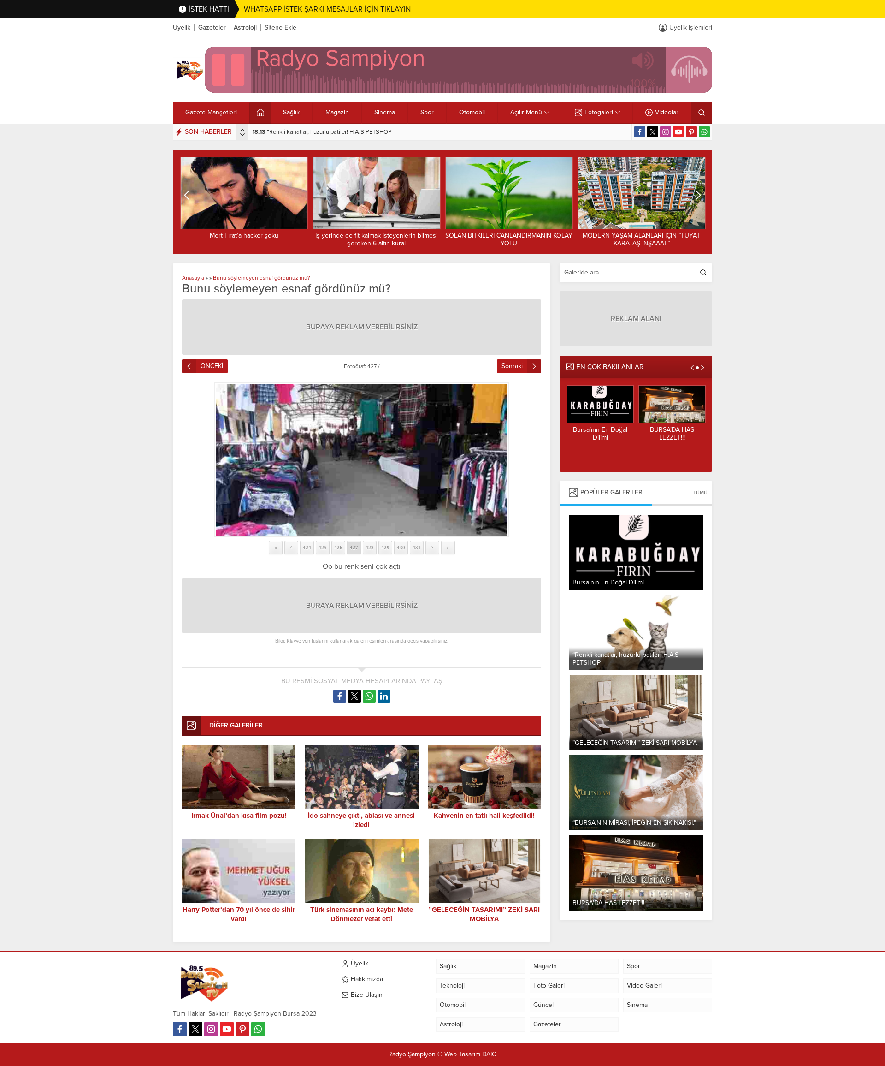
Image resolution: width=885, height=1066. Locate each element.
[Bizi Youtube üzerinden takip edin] (678, 131)
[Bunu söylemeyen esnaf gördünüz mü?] (361, 459)
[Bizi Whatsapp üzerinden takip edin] (704, 131)
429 (385, 547)
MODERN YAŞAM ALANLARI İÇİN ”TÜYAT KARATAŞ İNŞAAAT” (508, 239)
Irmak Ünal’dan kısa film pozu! (239, 815)
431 (417, 547)
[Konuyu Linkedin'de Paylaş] (384, 696)
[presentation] (242, 130)
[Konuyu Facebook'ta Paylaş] (339, 696)
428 (370, 547)
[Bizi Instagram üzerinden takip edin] (665, 131)
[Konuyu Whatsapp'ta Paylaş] (369, 696)
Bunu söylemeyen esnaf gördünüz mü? (261, 277)
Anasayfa (193, 277)
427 (354, 547)
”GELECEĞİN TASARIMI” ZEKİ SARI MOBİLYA (319, 132)
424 (307, 547)
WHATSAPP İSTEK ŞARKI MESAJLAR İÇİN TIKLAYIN (327, 9)
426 (338, 547)
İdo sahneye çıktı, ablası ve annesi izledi (361, 820)
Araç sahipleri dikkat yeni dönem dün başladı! (641, 239)
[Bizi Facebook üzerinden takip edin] (639, 131)
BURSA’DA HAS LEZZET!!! (600, 433)
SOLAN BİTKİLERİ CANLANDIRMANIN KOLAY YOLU (376, 239)
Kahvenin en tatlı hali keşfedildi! (484, 815)
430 (401, 547)
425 (323, 547)
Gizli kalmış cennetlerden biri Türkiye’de (671, 437)
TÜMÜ (700, 493)
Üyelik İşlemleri (690, 27)
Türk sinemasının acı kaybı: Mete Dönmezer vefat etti (361, 914)
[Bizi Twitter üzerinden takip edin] (652, 131)
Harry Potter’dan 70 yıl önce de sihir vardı (239, 914)
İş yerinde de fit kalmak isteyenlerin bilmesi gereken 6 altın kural (244, 239)
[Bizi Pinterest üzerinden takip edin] (691, 131)
